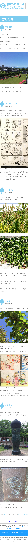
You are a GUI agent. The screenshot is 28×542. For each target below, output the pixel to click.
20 (18, 514)
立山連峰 (8, 27)
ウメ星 (7, 301)
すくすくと (9, 190)
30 (20, 514)
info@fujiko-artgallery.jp (15, 528)
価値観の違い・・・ (13, 104)
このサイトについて (14, 521)
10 (16, 514)
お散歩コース (10, 405)
